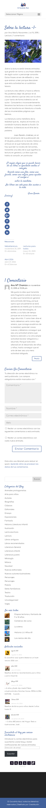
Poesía (8, 585)
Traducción (9, 596)
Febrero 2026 (15, 700)
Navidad (8, 566)
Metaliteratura (11, 246)
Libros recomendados (14, 543)
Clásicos (8, 506)
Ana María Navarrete (17, 33)
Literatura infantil (12, 551)
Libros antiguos (12, 540)
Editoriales (9, 509)
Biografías (9, 502)
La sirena (18, 627)
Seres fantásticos (12, 589)
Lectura (8, 36)
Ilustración (9, 528)
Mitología (9, 558)
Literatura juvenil (12, 555)
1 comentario (19, 36)
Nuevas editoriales (13, 570)
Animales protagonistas (15, 490)
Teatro (7, 593)
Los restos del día (22, 638)
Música (8, 562)
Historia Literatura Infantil (16, 524)
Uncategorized (11, 600)
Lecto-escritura (11, 532)
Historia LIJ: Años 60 (23, 632)
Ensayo (8, 513)
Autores (8, 498)
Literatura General (13, 547)
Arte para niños (12, 494)
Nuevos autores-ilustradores (17, 574)
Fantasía (9, 521)
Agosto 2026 (14, 651)
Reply (36, 359)
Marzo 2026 (14, 681)
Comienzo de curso (23, 621)
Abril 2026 (9, 259)
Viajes (7, 604)
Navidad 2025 (15, 715)
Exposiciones (10, 517)
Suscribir (11, 754)
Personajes (9, 577)
